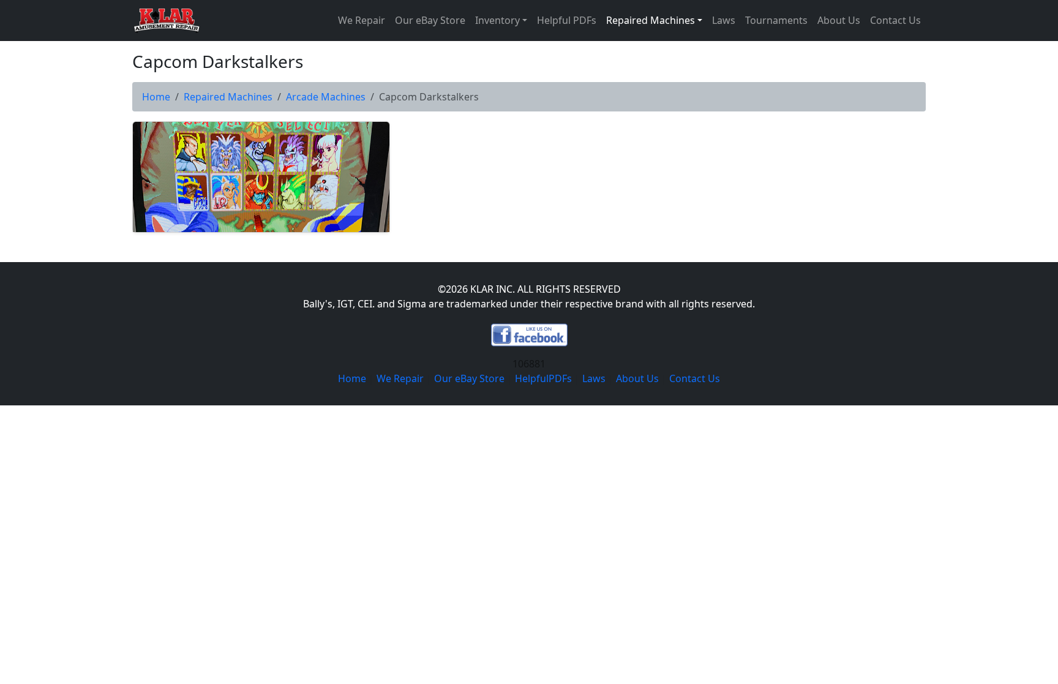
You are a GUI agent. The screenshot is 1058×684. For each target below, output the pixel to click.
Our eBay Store (430, 20)
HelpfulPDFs (543, 378)
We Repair (361, 20)
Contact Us (895, 20)
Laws (723, 20)
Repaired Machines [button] (650, 20)
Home (156, 96)
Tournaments (776, 20)
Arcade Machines (326, 96)
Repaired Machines (228, 96)
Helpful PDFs (566, 20)
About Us (838, 20)
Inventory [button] (497, 20)
